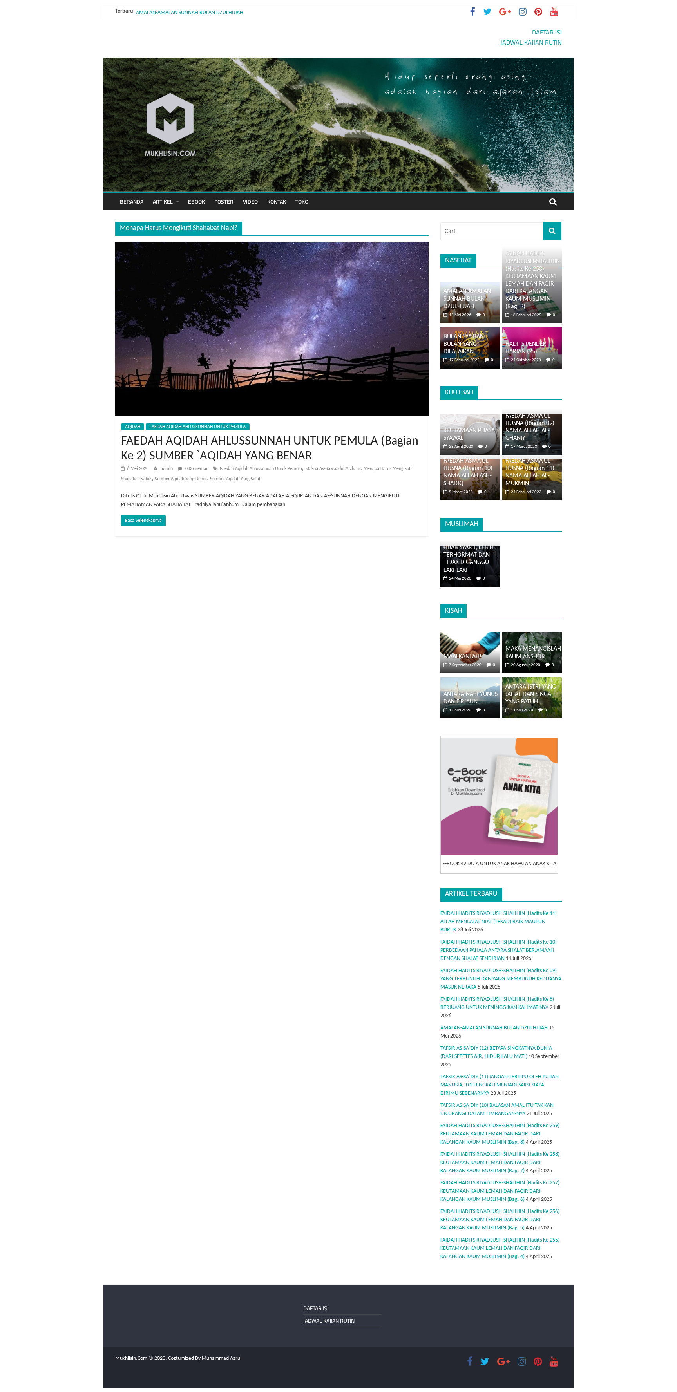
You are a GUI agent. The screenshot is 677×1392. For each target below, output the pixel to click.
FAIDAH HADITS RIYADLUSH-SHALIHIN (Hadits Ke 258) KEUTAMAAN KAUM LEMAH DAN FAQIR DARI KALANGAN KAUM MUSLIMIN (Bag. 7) (499, 1163)
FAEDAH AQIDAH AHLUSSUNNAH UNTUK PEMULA (198, 427)
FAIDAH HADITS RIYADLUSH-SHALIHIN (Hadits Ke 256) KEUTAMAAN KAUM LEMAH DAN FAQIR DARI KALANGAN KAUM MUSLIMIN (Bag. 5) (499, 1220)
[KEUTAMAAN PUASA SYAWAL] (470, 418)
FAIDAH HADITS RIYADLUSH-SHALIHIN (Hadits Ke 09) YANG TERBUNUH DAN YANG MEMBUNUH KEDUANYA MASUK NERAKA (500, 979)
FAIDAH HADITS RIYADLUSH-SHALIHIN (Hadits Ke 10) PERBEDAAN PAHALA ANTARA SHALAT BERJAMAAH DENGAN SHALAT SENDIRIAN (498, 950)
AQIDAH (132, 427)
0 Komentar (196, 468)
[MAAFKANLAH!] (470, 636)
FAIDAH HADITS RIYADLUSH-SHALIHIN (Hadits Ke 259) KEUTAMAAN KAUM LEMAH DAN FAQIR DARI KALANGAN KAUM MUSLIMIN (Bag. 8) (499, 1134)
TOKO (301, 202)
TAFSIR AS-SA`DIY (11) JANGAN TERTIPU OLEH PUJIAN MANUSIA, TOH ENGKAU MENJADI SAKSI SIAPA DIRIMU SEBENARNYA (499, 1085)
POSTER (224, 202)
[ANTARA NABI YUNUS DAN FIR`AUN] (470, 681)
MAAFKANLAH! (462, 657)
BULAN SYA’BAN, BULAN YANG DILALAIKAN (464, 344)
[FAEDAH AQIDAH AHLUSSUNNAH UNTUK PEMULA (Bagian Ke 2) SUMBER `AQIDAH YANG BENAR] (272, 246)
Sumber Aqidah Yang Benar (181, 479)
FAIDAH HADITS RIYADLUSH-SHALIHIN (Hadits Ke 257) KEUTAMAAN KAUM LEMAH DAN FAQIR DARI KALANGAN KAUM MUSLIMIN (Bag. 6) (499, 1191)
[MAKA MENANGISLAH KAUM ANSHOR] (532, 636)
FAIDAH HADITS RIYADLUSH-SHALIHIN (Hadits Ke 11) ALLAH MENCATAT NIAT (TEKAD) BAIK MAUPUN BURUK (498, 922)
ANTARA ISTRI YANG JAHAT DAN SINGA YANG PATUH (530, 694)
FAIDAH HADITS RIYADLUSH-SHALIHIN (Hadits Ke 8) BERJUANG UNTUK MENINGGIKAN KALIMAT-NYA (247, 11)
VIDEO (250, 202)
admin (167, 468)
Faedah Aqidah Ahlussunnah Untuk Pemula (261, 468)
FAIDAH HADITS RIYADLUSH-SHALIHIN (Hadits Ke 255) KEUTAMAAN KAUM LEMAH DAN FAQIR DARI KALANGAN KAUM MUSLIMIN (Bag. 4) (499, 1248)
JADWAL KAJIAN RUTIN (531, 42)
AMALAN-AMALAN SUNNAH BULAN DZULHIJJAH (467, 298)
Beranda (131, 202)
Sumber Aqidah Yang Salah (235, 479)
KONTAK (276, 202)
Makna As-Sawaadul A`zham (332, 468)
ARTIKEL (163, 202)
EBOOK (196, 202)
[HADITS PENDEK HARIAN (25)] (532, 331)
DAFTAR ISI (547, 32)
